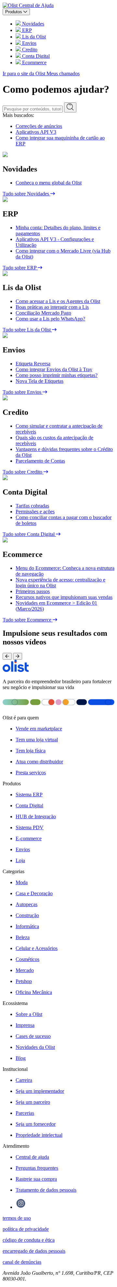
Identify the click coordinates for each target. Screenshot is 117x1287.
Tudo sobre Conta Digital (29, 534)
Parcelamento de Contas (40, 461)
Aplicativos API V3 (36, 132)
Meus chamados (63, 73)
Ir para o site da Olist (24, 73)
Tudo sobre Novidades (26, 193)
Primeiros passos (33, 591)
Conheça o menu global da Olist (49, 182)
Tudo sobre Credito (23, 472)
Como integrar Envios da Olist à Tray (54, 369)
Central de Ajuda (36, 5)
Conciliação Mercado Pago (43, 313)
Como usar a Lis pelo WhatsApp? (50, 318)
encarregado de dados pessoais (34, 1251)
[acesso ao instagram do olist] (21, 1207)
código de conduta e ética (29, 1240)
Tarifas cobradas (32, 505)
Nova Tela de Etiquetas (39, 381)
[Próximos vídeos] (17, 656)
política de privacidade (26, 1229)
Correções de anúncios (39, 126)
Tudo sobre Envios (23, 392)
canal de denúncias (22, 1262)
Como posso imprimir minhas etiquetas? (57, 375)
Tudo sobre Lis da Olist (27, 329)
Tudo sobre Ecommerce (28, 620)
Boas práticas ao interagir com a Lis (52, 307)
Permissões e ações (35, 511)
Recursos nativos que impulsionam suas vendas (64, 597)
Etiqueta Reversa (33, 363)
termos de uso (17, 1218)
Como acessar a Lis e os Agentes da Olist (58, 301)
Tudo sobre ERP (20, 267)
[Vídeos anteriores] (7, 656)
